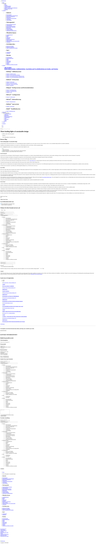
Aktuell (7, 113)
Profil (5, 4)
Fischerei (7, 62)
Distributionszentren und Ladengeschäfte (12, 41)
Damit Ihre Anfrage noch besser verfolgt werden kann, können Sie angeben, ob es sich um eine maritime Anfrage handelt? (20, 268)
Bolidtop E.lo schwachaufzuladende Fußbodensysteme (15, 77)
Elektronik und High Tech (10, 16)
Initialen (1, 214)
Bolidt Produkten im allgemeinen (6, 204)
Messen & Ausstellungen (8, 116)
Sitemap (1, 533)
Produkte (3, 65)
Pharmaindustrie (9, 14)
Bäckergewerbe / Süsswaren (10, 27)
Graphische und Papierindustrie (11, 18)
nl (2, 125)
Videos (5, 120)
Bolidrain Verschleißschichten (11, 91)
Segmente (4, 10)
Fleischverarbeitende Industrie (11, 24)
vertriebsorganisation (7, 6)
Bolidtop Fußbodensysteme (11, 73)
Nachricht (2, 265)
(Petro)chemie (8, 17)
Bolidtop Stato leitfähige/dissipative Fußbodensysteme (15, 76)
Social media (6, 119)
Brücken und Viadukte (10, 46)
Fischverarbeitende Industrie (10, 26)
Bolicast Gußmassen (10, 85)
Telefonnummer (3, 262)
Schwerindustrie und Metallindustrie (12, 15)
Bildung (7, 35)
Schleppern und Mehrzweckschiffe (11, 64)
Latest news (6, 114)
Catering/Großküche (9, 29)
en (2, 126)
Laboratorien (8, 37)
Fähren (7, 60)
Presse (5, 118)
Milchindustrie (4, 490)
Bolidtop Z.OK (9, 92)
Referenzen (4, 112)
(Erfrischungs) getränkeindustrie (11, 30)
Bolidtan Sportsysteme (10, 106)
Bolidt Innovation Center (8, 8)
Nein (43, 268)
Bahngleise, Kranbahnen (10, 47)
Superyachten (4, 522)
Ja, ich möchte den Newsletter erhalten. (7, 266)
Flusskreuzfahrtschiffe (9, 58)
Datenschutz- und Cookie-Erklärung (36, 274)
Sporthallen (8, 53)
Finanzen (5, 5)
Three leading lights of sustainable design (7, 203)
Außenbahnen (8, 52)
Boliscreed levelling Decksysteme (12, 84)
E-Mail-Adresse (3, 263)
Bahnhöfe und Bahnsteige (10, 39)
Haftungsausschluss (3, 535)
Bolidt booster (6, 115)
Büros (7, 36)
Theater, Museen (9, 40)
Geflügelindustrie (9, 25)
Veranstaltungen (6, 117)
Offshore (7, 63)
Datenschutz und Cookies (4, 536)
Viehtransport (8, 61)
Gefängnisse (4, 504)
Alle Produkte (31, 68)
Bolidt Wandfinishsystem (10, 111)
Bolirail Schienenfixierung (10, 101)
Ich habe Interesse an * (4, 215)
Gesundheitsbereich (9, 34)
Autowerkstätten (9, 20)
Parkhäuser (8, 38)
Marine (7, 59)
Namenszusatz (2, 213)
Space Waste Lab (32, 160)
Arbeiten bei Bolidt (3, 530)
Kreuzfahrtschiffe (9, 57)
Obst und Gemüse (9, 28)
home (3, 2)
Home (3, 472)
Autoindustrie (8, 19)
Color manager (2, 529)
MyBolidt (3, 123)
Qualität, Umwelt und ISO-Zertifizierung (10, 7)
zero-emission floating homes (46, 177)
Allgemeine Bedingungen (4, 534)
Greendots (6, 9)
